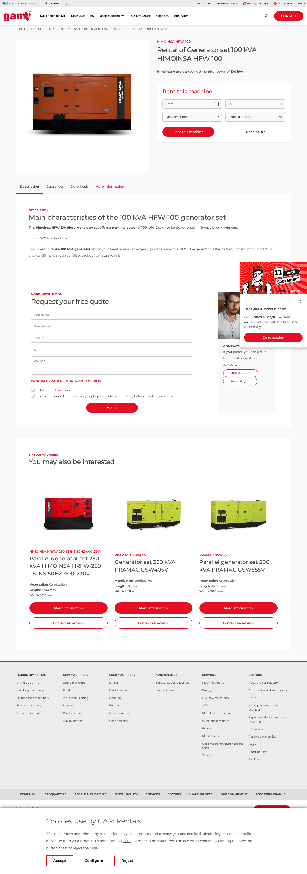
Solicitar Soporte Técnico (172, 682)
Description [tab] (29, 186)
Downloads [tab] (79, 186)
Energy (114, 705)
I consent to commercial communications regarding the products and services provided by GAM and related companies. (106, 396)
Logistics (254, 744)
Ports (252, 698)
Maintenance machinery (32, 698)
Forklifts (68, 690)
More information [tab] (110, 186)
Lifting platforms (27, 682)
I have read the (54, 390)
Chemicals (256, 729)
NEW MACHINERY (82, 16)
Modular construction (217, 713)
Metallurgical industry (263, 682)
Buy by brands (72, 720)
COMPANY (181, 16)
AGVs (205, 705)
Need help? (255, 132)
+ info (169, 396)
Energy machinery (28, 705)
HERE (127, 841)
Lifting (113, 682)
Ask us (112, 408)
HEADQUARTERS (258, 3)
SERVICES (162, 16)
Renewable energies (262, 736)
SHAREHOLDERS (227, 3)
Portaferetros (72, 713)
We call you (240, 381)
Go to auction (273, 337)
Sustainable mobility (216, 720)
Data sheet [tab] (54, 186)
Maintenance (118, 690)
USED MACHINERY (112, 16)
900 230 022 (204, 3)
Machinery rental (213, 682)
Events (206, 728)
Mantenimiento (166, 690)
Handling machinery (30, 690)
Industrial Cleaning (75, 698)
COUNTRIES (285, 3)
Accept (59, 860)
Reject (127, 860)
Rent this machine (188, 132)
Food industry (258, 751)
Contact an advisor (68, 623)
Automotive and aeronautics (268, 690)
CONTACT (288, 16)
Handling (115, 698)
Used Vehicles (118, 720)
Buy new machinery (215, 698)
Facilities (254, 759)
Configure (94, 860)
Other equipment (28, 713)
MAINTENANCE (141, 16)
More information (68, 608)
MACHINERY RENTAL (52, 16)
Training (207, 755)
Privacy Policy (62, 390)
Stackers (68, 705)
